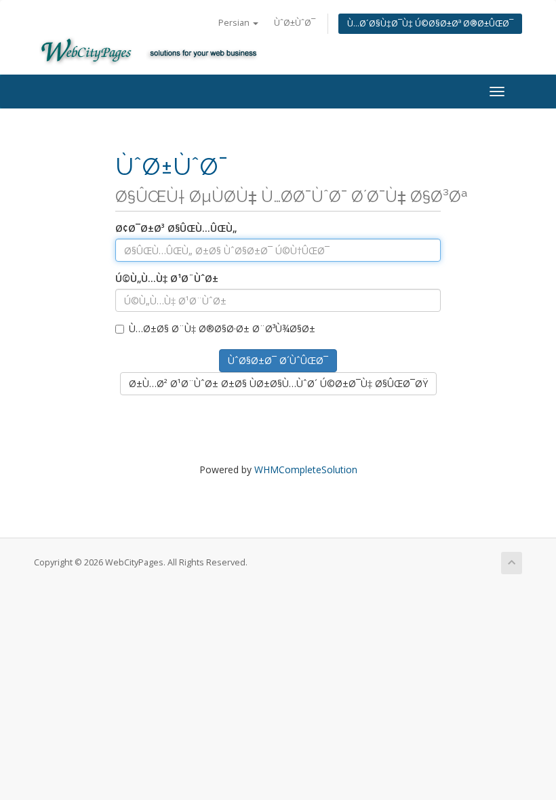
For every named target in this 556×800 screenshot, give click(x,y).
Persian (235, 22)
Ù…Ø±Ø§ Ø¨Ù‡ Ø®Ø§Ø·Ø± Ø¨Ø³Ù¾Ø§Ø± (222, 328)
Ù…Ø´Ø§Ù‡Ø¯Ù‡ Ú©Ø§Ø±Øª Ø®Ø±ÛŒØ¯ (430, 23)
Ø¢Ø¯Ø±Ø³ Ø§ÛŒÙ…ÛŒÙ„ (176, 228)
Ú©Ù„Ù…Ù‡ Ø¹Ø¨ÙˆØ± (166, 278)
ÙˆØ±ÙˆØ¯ (294, 22)
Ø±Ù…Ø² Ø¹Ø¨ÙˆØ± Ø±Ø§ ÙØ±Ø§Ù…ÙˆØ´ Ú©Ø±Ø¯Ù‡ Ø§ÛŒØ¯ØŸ (278, 383)
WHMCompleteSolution (305, 469)
